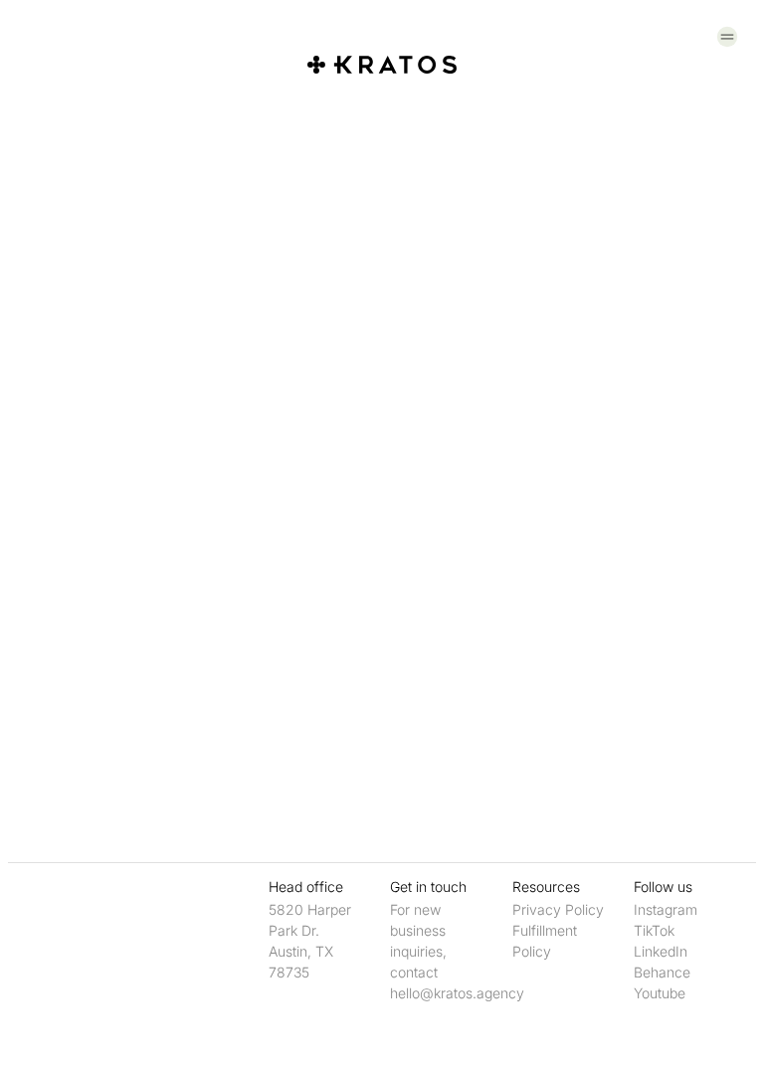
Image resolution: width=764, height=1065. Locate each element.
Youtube (659, 992)
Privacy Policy (558, 909)
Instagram (665, 909)
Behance (662, 972)
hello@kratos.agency (457, 992)
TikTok (654, 930)
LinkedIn (660, 951)
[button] (727, 38)
